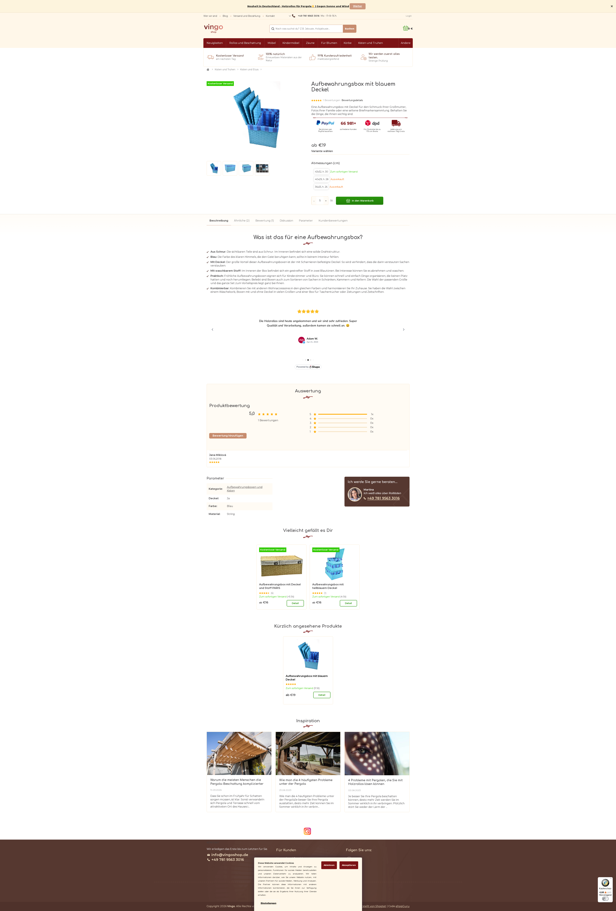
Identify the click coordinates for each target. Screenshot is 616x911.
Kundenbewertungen (333, 220)
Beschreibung (219, 220)
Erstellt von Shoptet (373, 906)
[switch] (605, 899)
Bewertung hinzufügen (228, 435)
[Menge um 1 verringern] (313, 201)
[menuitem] (214, 43)
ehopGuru (403, 906)
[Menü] (611, 879)
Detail (295, 603)
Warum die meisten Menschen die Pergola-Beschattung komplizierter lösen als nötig (236, 782)
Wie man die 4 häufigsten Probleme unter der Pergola (305, 781)
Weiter (357, 6)
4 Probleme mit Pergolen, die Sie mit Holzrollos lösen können (375, 782)
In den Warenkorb (363, 200)
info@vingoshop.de (229, 855)
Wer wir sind (210, 16)
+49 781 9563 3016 (383, 498)
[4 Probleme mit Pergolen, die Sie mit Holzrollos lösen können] (377, 753)
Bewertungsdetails (352, 100)
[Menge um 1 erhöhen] (326, 201)
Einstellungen (268, 903)
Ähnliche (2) (242, 220)
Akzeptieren (349, 865)
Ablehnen (329, 865)
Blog (225, 16)
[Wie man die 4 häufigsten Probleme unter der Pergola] (308, 753)
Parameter (306, 220)
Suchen (349, 29)
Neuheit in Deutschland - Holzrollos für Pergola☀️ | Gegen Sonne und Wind (298, 6)
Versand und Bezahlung (246, 16)
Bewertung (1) (264, 220)
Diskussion (286, 220)
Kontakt (270, 16)
